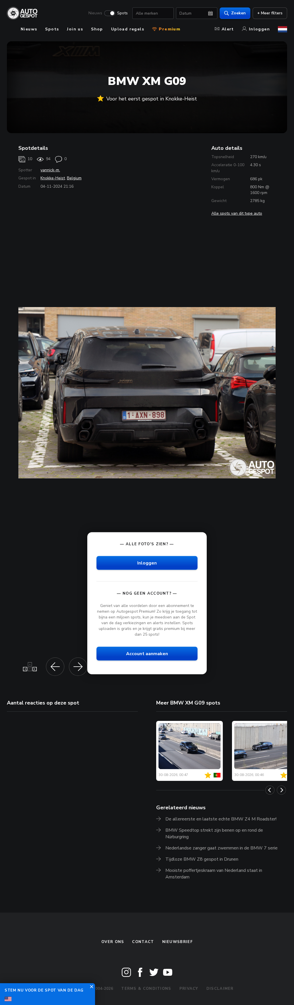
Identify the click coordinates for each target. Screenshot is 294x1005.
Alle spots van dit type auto (236, 213)
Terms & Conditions (146, 988)
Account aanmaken (147, 653)
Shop (97, 29)
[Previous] (270, 790)
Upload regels (127, 29)
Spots (122, 13)
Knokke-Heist (52, 178)
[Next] (281, 790)
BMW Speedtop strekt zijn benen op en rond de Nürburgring (214, 833)
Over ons (112, 941)
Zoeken (238, 13)
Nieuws (95, 13)
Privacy (188, 988)
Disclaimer (220, 988)
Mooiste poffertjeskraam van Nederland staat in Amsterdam (213, 873)
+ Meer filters (270, 13)
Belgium (74, 178)
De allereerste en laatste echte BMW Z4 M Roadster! (220, 819)
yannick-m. (50, 170)
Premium (168, 29)
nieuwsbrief (177, 941)
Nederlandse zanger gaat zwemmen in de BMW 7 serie (221, 848)
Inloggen (259, 29)
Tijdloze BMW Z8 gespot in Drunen (201, 859)
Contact (143, 941)
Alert (228, 29)
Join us (75, 29)
